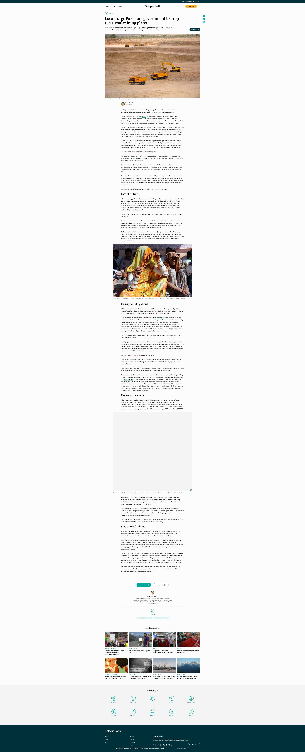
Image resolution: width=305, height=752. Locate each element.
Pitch (106, 743)
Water (191, 715)
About (183, 1)
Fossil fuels (157, 674)
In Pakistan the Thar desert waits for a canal (139, 355)
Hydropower (133, 648)
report (144, 116)
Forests (152, 715)
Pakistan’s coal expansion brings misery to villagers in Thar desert (146, 189)
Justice (172, 715)
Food (152, 702)
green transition (158, 123)
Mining (165, 618)
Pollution (191, 702)
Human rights (147, 618)
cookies (157, 748)
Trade (155, 648)
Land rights (157, 618)
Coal (138, 618)
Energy (114, 702)
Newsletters (190, 6)
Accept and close (181, 748)
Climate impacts (111, 674)
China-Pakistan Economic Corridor (150, 145)
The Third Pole (161, 318)
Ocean (114, 715)
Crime (179, 648)
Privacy (132, 736)
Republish (189, 1)
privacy (151, 748)
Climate (133, 702)
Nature (171, 702)
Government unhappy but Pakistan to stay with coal (142, 152)
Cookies (132, 739)
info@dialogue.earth (183, 740)
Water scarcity (135, 674)
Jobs (106, 739)
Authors (107, 746)
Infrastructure (111, 648)
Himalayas (181, 674)
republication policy (188, 739)
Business (133, 715)
